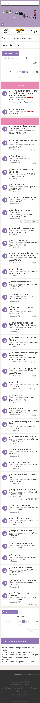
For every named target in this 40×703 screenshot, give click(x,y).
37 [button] (27, 72)
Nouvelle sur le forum (21, 518)
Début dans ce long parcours (24, 368)
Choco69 (30, 439)
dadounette (32, 271)
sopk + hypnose (18, 269)
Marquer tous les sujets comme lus (17, 63)
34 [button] (17, 72)
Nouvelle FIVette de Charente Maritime (23, 338)
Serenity (30, 451)
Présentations (10, 45)
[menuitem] (15, 685)
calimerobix (32, 243)
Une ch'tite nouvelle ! (20, 462)
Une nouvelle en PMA (21, 505)
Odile (29, 311)
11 (29, 605)
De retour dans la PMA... (22, 543)
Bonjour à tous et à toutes (23, 489)
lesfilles (30, 492)
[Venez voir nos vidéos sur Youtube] (25, 699)
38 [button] (31, 72)
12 (29, 499)
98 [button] (37, 72)
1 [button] (10, 72)
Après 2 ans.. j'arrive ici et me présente (23, 594)
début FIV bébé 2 (19, 240)
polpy (29, 582)
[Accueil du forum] (20, 13)
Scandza (30, 545)
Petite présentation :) (21, 281)
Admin (30, 97)
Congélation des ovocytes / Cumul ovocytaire (22, 127)
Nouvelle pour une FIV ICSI (23, 436)
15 (38, 499)
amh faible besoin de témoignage (19, 211)
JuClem (30, 371)
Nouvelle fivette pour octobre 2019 (24, 422)
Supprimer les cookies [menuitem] (22, 675)
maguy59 (31, 187)
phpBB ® (25, 682)
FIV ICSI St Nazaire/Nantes (23, 197)
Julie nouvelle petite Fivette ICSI (23, 475)
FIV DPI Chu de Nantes (21, 567)
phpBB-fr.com (25, 694)
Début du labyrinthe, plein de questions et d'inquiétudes (23, 254)
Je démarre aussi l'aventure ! (24, 580)
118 (37, 221)
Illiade (29, 258)
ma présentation (18, 184)
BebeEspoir (32, 357)
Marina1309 (32, 398)
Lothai (29, 597)
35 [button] (20, 72)
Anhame (30, 426)
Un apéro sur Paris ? (20, 294)
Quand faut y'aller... (20, 156)
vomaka (30, 284)
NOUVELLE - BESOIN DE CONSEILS (21, 170)
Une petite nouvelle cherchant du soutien (24, 141)
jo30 (29, 533)
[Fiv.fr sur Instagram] (20, 699)
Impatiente (31, 230)
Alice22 (30, 570)
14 (35, 499)
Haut (37, 675)
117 (33, 221)
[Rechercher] (33, 3)
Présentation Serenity (21, 449)
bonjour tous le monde (21, 530)
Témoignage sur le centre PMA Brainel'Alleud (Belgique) (23, 323)
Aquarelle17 (32, 342)
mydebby (31, 464)
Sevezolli (30, 384)
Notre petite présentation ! (23, 228)
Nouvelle (15, 382)
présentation (17, 408)
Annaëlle (30, 145)
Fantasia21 (31, 557)
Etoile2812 (31, 214)
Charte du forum (18, 109)
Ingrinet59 (31, 410)
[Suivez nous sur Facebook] (14, 699)
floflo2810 (31, 131)
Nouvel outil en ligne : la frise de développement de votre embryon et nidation (23, 93)
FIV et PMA (23, 102)
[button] (4, 72)
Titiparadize (32, 479)
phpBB (18, 688)
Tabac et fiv (16, 395)
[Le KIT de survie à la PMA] (20, 33)
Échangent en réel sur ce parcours (21, 308)
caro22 (30, 327)
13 (32, 499)
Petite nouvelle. (18, 555)
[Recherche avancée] (37, 3)
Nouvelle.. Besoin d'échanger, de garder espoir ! (23, 353)
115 (26, 221)
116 (29, 221)
